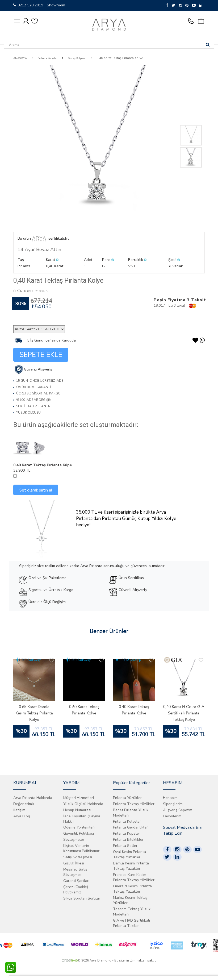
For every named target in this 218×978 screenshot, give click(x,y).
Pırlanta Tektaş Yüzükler (133, 803)
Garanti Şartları (76, 880)
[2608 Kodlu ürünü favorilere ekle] (101, 660)
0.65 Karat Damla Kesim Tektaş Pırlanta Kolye (34, 713)
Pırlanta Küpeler (126, 833)
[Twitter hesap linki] (167, 857)
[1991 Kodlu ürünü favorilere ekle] (151, 660)
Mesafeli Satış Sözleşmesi (75, 872)
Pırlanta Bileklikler (128, 839)
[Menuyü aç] (17, 21)
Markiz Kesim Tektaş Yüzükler (130, 900)
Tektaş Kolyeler (77, 58)
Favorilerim (172, 816)
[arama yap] (207, 44)
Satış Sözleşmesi (77, 857)
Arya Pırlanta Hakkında (32, 797)
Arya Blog (21, 816)
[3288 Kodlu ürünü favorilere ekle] (51, 660)
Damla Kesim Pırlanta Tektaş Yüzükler (131, 866)
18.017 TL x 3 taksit (170, 305)
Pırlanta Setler (125, 845)
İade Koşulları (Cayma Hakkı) (81, 819)
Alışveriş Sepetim (177, 810)
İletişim (19, 810)
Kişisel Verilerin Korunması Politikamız (81, 848)
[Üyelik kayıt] (26, 20)
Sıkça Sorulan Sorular (81, 898)
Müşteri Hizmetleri (78, 797)
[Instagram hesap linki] (177, 849)
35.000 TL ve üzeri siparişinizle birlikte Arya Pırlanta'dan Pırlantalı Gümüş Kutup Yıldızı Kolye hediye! (126, 518)
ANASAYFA (20, 58)
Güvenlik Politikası (78, 833)
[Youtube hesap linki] (197, 849)
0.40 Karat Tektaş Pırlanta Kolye (134, 710)
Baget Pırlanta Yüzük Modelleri (130, 813)
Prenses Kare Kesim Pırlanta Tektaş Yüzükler (133, 877)
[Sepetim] (203, 21)
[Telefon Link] (192, 21)
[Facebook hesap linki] (167, 849)
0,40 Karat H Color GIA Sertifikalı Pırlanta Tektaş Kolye (183, 713)
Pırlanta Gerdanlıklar (130, 827)
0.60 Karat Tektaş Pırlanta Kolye (84, 710)
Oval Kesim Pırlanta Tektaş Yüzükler (129, 854)
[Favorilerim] (34, 21)
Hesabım (170, 797)
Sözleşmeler (73, 839)
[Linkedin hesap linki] (177, 857)
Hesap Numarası (77, 810)
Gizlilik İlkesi (73, 863)
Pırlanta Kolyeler (47, 58)
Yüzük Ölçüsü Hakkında (83, 803)
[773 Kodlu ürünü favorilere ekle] (201, 660)
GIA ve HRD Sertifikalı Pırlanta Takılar (131, 923)
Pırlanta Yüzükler (127, 797)
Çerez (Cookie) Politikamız (75, 889)
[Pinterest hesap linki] (187, 849)
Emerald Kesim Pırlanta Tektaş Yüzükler (132, 889)
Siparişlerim (173, 803)
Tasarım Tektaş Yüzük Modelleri (131, 911)
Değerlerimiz (24, 803)
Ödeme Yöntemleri (79, 827)
